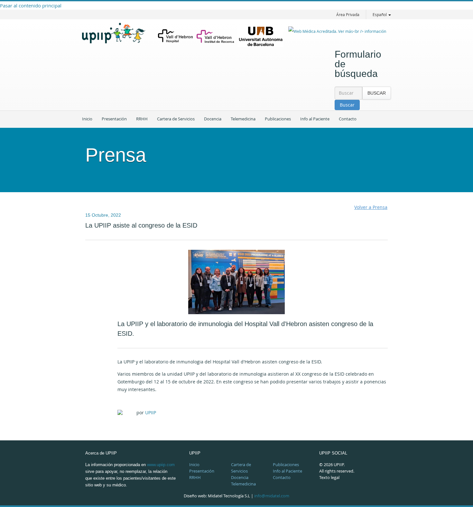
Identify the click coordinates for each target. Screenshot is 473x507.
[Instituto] (215, 36)
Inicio (87, 119)
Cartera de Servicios (176, 119)
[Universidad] (260, 36)
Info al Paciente (314, 119)
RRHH (142, 119)
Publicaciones (278, 119)
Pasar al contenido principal (30, 5)
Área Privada (347, 14)
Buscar (376, 93)
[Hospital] (175, 36)
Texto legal (329, 477)
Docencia (212, 119)
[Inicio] (117, 37)
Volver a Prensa (370, 207)
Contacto (348, 119)
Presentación (114, 119)
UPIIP (150, 412)
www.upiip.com (161, 464)
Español (380, 14)
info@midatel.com (271, 496)
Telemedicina (243, 119)
